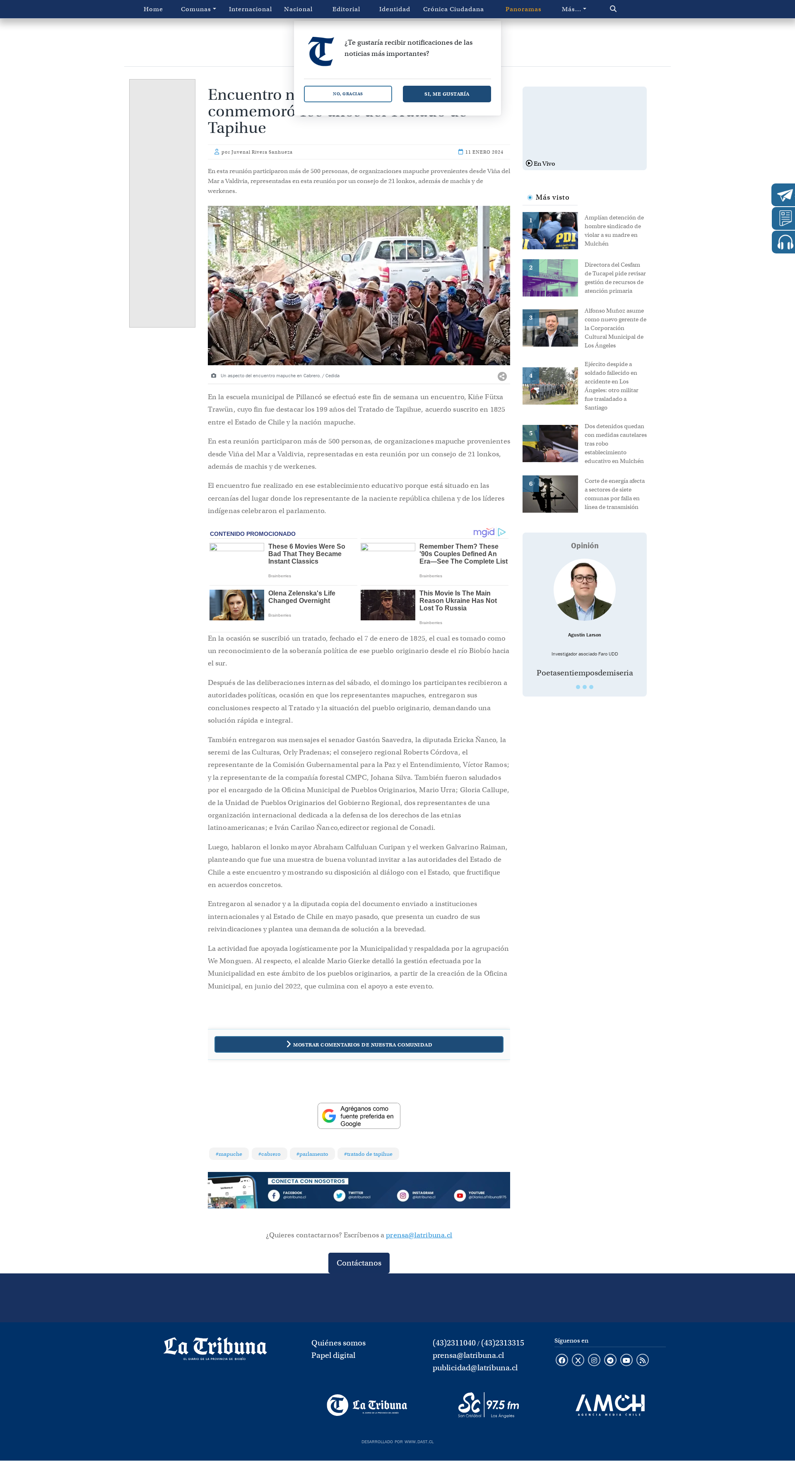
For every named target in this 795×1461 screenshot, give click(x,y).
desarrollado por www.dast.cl (397, 1441)
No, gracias (348, 93)
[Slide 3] (591, 687)
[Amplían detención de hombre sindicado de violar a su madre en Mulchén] (554, 230)
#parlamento (312, 1153)
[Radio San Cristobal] (488, 1405)
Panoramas (524, 9)
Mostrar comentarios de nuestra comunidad (362, 1045)
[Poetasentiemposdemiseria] (585, 590)
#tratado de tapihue (368, 1153)
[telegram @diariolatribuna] (610, 1361)
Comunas (196, 9)
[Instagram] (419, 1197)
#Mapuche (229, 1153)
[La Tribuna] (367, 1405)
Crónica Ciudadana (453, 9)
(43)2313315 (502, 1343)
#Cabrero (269, 1153)
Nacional (298, 9)
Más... (571, 9)
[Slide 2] (585, 687)
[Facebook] (298, 1197)
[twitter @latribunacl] (578, 1361)
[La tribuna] (215, 1351)
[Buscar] (631, 9)
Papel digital (333, 1355)
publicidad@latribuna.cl (475, 1367)
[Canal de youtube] (626, 1361)
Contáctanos (359, 1263)
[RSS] (642, 1361)
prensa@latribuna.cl (419, 1235)
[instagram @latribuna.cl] (594, 1361)
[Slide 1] (578, 687)
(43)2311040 (454, 1343)
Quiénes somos (338, 1343)
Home (153, 9)
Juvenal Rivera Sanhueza (262, 152)
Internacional (250, 9)
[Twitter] (359, 1197)
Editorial (346, 9)
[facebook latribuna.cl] (562, 1361)
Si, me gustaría (447, 94)
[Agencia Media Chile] (610, 1405)
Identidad (394, 9)
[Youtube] (480, 1197)
